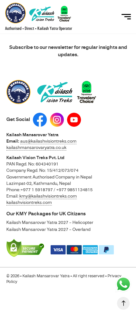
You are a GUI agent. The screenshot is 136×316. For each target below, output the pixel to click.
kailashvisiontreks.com (29, 202)
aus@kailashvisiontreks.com (48, 141)
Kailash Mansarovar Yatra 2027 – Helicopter (49, 222)
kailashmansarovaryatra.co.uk (36, 147)
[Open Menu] (126, 17)
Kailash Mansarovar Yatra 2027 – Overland (48, 229)
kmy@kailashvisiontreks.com (48, 196)
